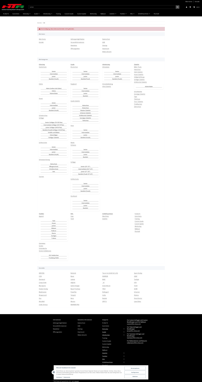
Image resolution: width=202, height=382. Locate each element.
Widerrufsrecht (106, 52)
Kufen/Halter (149, 86)
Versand (76, 381)
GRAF (135, 276)
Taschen (41, 176)
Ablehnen (135, 376)
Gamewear (42, 243)
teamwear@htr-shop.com (134, 338)
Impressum (59, 377)
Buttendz (73, 273)
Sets (53, 171)
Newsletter (74, 45)
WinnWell (42, 301)
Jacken (54, 226)
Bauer (72, 276)
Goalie (104, 332)
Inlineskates (105, 67)
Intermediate (54, 74)
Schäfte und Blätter (54, 132)
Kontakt (197, 1)
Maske (72, 142)
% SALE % (137, 214)
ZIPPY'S (104, 301)
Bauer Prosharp (75, 289)
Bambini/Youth (85, 79)
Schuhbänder (138, 91)
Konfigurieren (135, 372)
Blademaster (42, 292)
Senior (54, 71)
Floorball (137, 231)
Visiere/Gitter (54, 93)
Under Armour (43, 304)
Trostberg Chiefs (54, 258)
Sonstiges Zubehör (85, 118)
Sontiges (53, 236)
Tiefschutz (85, 120)
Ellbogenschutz (53, 166)
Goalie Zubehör (75, 101)
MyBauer (137, 229)
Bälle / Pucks (137, 67)
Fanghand (74, 84)
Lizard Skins (137, 301)
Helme (41, 84)
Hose (72, 125)
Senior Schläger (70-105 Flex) (53, 122)
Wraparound (43, 295)
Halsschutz (85, 105)
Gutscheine (138, 216)
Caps (53, 221)
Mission (73, 301)
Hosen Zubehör (138, 74)
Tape (135, 96)
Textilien (104, 356)
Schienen (73, 145)
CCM (40, 276)
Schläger (41, 118)
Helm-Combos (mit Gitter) (53, 88)
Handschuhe (42, 67)
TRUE (103, 289)
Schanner (137, 292)
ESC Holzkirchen (54, 255)
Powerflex (73, 292)
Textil (72, 219)
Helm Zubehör (138, 72)
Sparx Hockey (138, 273)
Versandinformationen (77, 42)
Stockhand (74, 196)
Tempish (73, 295)
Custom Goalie (139, 221)
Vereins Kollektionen (45, 251)
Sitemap (104, 45)
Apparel (41, 216)
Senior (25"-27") (85, 166)
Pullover (53, 231)
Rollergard (105, 292)
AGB (103, 42)
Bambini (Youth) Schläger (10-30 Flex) (54, 130)
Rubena (136, 295)
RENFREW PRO (75, 304)
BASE (103, 279)
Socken (41, 246)
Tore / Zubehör (138, 102)
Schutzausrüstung (44, 159)
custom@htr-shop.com (134, 324)
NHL (103, 359)
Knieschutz (85, 108)
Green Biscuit (106, 286)
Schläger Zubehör (53, 137)
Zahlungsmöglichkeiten (77, 39)
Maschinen (105, 216)
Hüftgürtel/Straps (139, 77)
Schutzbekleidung (107, 84)
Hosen (41, 98)
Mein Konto (188, 1)
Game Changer (75, 286)
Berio (72, 298)
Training (137, 219)
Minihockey (138, 226)
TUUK (135, 286)
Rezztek (104, 298)
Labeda (73, 279)
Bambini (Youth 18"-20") (85, 174)
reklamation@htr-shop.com (135, 343)
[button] (186, 7)
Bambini (85, 96)
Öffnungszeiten (75, 48)
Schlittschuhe (43, 142)
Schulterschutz (53, 169)
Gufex (104, 295)
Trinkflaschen (138, 104)
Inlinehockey (106, 335)
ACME (135, 289)
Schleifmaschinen (107, 362)
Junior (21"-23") (85, 171)
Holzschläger (54, 135)
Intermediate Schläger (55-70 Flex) (54, 125)
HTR (135, 282)
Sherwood (42, 279)
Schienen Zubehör (85, 113)
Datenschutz (67, 377)
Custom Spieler (139, 224)
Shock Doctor (138, 298)
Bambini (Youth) (54, 79)
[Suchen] (177, 7)
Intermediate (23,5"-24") (85, 169)
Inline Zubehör (106, 86)
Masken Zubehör (85, 110)
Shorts (54, 233)
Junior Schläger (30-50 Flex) (54, 127)
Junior (54, 76)
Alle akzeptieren (135, 368)
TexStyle (136, 279)
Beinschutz (53, 164)
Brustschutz (74, 67)
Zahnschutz (137, 107)
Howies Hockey (43, 289)
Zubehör (104, 219)
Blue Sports (42, 286)
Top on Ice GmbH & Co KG (110, 273)
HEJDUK (73, 282)
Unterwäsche (43, 248)
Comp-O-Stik (42, 282)
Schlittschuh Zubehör (85, 115)
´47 (103, 282)
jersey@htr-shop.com (133, 331)
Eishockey (105, 329)
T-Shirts (53, 238)
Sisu (40, 298)
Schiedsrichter (43, 115)
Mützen (53, 228)
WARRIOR (105, 276)
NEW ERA (41, 273)
